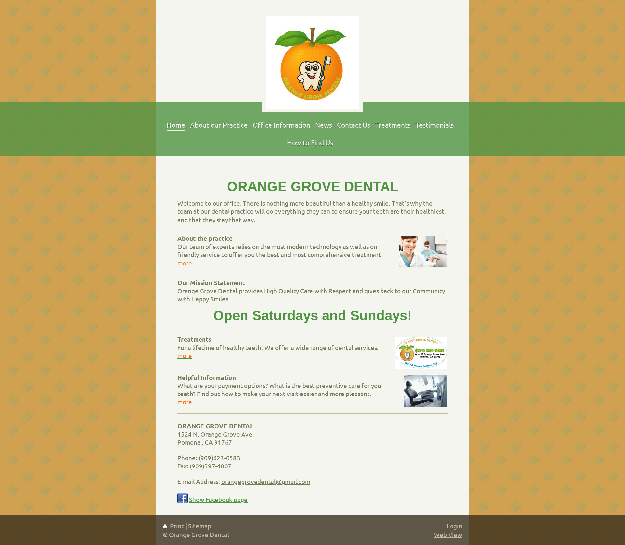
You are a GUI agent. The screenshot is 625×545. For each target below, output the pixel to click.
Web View (448, 534)
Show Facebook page (218, 499)
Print (177, 526)
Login (454, 526)
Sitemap (199, 526)
